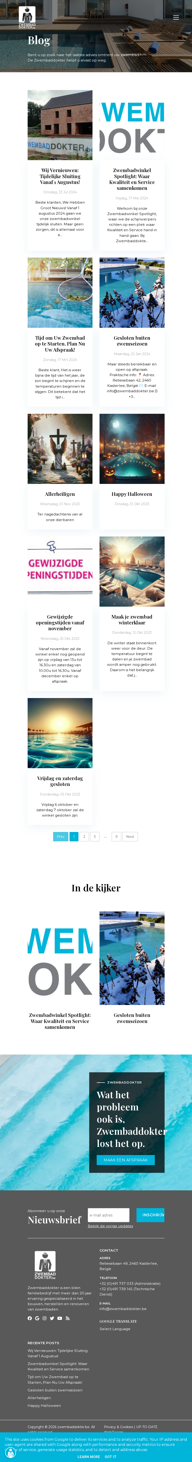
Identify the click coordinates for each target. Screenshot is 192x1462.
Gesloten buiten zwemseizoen (55, 1390)
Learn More (89, 1457)
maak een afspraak (126, 1160)
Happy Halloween (44, 1405)
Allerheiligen (39, 1398)
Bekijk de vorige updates (110, 1226)
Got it (111, 1457)
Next (130, 837)
